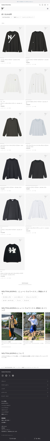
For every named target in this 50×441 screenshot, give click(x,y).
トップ (2, 367)
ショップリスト (5, 407)
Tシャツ (19, 300)
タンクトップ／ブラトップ (28, 17)
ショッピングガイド (6, 405)
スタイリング (4, 409)
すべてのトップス (7, 297)
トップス (18, 367)
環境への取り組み (5, 420)
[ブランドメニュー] (47, 9)
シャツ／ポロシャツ (18, 297)
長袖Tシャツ (16, 17)
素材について (4, 414)
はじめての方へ (5, 403)
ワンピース (26, 300)
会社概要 (3, 422)
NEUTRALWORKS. (6, 17)
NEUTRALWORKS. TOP (10, 367)
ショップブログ (5, 412)
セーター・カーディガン (8, 300)
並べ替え (38, 438)
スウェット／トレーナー (31, 297)
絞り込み (14, 438)
